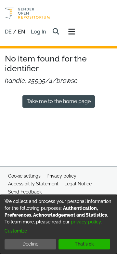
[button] (56, 32)
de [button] (9, 32)
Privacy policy (61, 176)
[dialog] (58, 224)
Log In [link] (38, 32)
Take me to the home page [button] (59, 101)
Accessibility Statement (33, 183)
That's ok (84, 244)
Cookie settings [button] (24, 176)
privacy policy (86, 221)
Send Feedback (25, 191)
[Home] (27, 13)
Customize (16, 231)
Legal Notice (78, 183)
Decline (30, 244)
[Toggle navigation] (71, 32)
